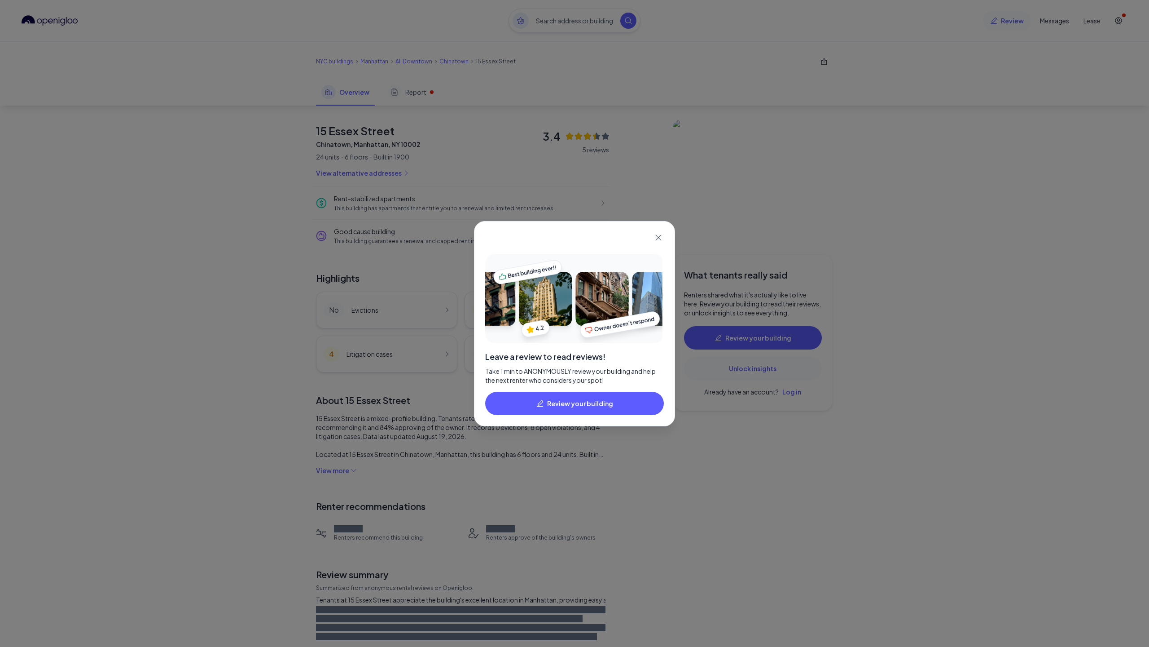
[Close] (658, 238)
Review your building (580, 403)
